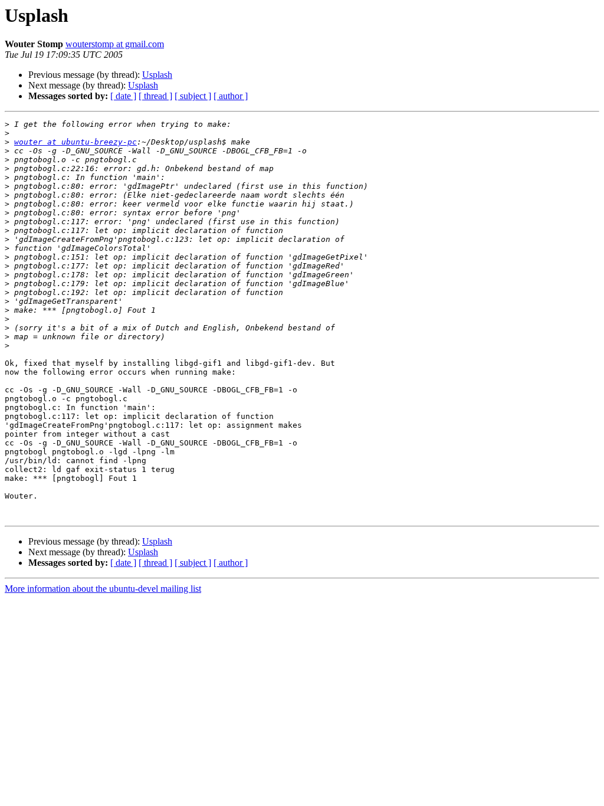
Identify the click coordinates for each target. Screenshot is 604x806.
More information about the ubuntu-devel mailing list (103, 589)
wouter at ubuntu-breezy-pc (75, 141)
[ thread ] (155, 96)
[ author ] (231, 96)
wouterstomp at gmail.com (114, 44)
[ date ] (123, 96)
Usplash (157, 75)
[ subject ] (193, 96)
